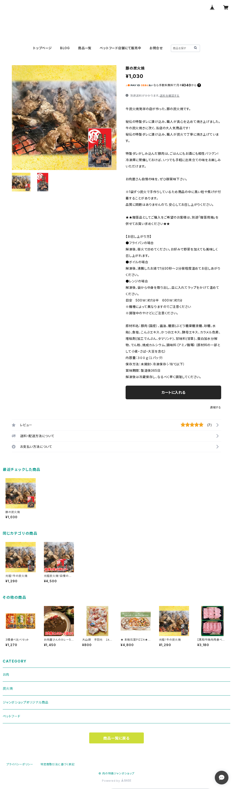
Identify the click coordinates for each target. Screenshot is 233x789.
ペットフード (11, 716)
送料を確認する (170, 95)
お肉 (6, 674)
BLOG (65, 48)
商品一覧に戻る (116, 738)
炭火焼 (8, 688)
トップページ (42, 48)
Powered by (111, 780)
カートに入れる (173, 392)
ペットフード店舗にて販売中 (120, 48)
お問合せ (156, 48)
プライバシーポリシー (19, 764)
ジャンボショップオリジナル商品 (25, 702)
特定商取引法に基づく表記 (58, 764)
